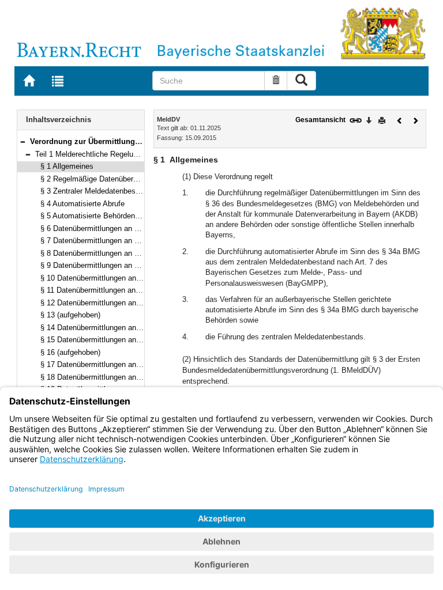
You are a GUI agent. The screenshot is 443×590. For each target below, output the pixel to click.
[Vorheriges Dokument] (399, 119)
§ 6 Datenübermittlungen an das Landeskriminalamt (126, 228)
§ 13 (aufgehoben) (70, 315)
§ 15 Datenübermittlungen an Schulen (103, 339)
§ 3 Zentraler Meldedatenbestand (95, 191)
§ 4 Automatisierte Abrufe (82, 203)
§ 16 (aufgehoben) (70, 352)
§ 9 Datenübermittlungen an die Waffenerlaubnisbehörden (135, 265)
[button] (22, 141)
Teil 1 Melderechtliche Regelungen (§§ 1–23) (109, 154)
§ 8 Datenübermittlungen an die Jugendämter (115, 253)
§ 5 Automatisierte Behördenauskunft (102, 215)
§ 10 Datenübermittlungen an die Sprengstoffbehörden (130, 278)
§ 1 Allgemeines (66, 166)
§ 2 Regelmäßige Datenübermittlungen (104, 179)
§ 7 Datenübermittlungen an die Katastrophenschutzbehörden (142, 240)
